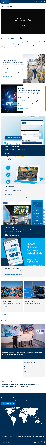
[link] (5, 314)
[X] (38, 442)
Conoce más (6, 76)
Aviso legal (35, 436)
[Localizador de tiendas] (39, 2)
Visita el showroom (10, 235)
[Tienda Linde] (36, 2)
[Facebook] (35, 442)
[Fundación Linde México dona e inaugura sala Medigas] (22, 357)
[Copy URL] (23, 23)
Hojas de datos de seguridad (7, 436)
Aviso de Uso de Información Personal (23, 436)
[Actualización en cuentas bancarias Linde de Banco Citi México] (33, 371)
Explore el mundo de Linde (8, 403)
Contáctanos (42, 436)
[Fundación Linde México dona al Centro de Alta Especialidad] (22, 389)
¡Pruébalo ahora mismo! (12, 274)
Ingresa (6, 153)
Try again (23, 25)
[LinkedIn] (44, 442)
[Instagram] (41, 442)
